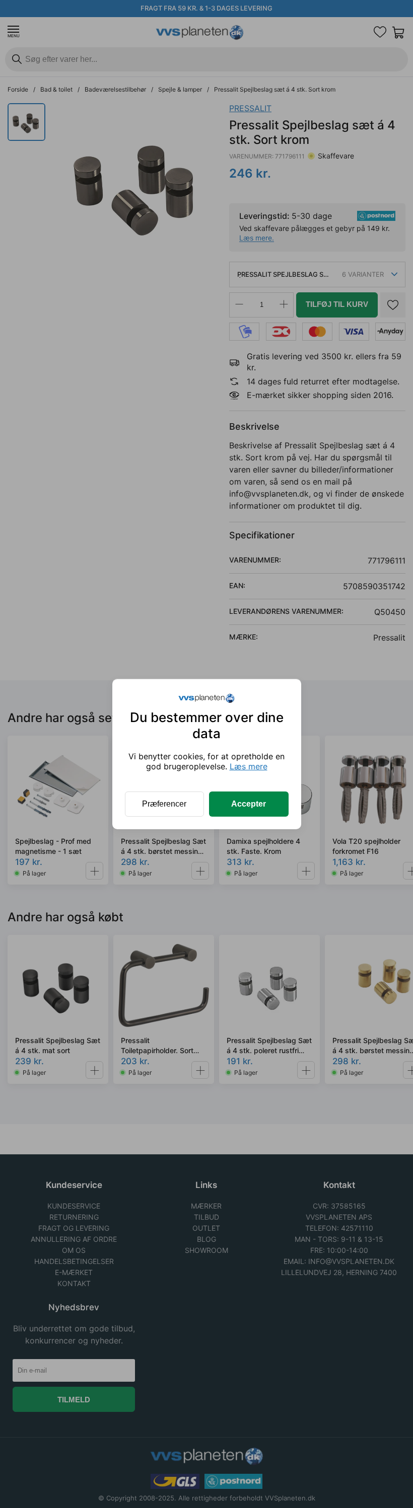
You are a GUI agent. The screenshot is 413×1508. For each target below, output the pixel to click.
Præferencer (164, 804)
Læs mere (248, 766)
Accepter (248, 804)
